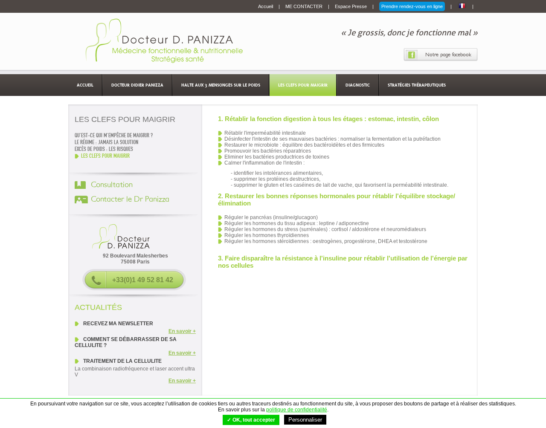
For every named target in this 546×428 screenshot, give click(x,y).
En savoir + (182, 331)
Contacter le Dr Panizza (130, 199)
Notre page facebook (448, 54)
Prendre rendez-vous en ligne (412, 6)
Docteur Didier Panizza (137, 84)
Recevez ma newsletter (118, 324)
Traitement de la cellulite (122, 361)
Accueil (266, 6)
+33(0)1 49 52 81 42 (142, 279)
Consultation (112, 185)
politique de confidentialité (296, 410)
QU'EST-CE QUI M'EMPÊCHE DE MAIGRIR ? (114, 136)
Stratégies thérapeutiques (417, 84)
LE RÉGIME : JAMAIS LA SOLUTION (106, 142)
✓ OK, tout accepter (251, 420)
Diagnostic (358, 84)
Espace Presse (351, 6)
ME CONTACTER (304, 6)
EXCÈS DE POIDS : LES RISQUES (104, 149)
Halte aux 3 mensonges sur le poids (220, 84)
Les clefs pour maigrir (303, 84)
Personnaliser (305, 419)
